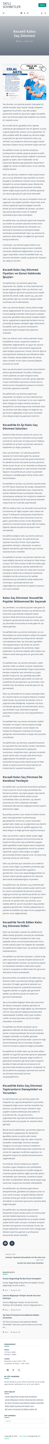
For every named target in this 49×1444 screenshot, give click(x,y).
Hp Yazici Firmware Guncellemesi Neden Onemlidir (24, 1403)
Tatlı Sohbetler (12, 5)
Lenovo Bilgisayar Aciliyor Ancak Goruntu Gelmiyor (24, 1400)
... (26, 1285)
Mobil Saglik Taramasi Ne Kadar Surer (19, 1406)
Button (42, 5)
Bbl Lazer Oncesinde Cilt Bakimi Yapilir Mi (21, 1409)
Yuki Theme (23, 1436)
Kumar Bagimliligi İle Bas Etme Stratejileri (22, 1278)
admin (20, 41)
